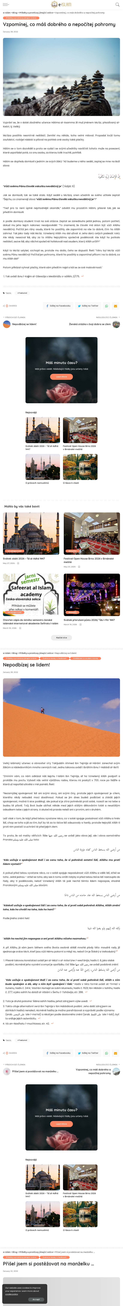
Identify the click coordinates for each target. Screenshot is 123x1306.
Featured (23, 293)
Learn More (61, 377)
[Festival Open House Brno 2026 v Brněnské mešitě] (80, 430)
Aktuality (72, 551)
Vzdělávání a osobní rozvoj (85, 658)
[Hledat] (117, 4)
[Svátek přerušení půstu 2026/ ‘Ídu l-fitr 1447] (92, 595)
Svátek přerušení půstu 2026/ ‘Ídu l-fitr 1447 (89, 619)
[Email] (115, 306)
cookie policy (11, 1294)
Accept (36, 1299)
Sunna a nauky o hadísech (54, 658)
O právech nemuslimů (37, 483)
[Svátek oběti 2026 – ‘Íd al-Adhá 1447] (43, 430)
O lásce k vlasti (71, 483)
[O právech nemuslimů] (43, 467)
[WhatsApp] (106, 306)
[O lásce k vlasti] (80, 467)
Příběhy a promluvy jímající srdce (21, 18)
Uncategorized (14, 551)
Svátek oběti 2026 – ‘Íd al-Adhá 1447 (24, 558)
